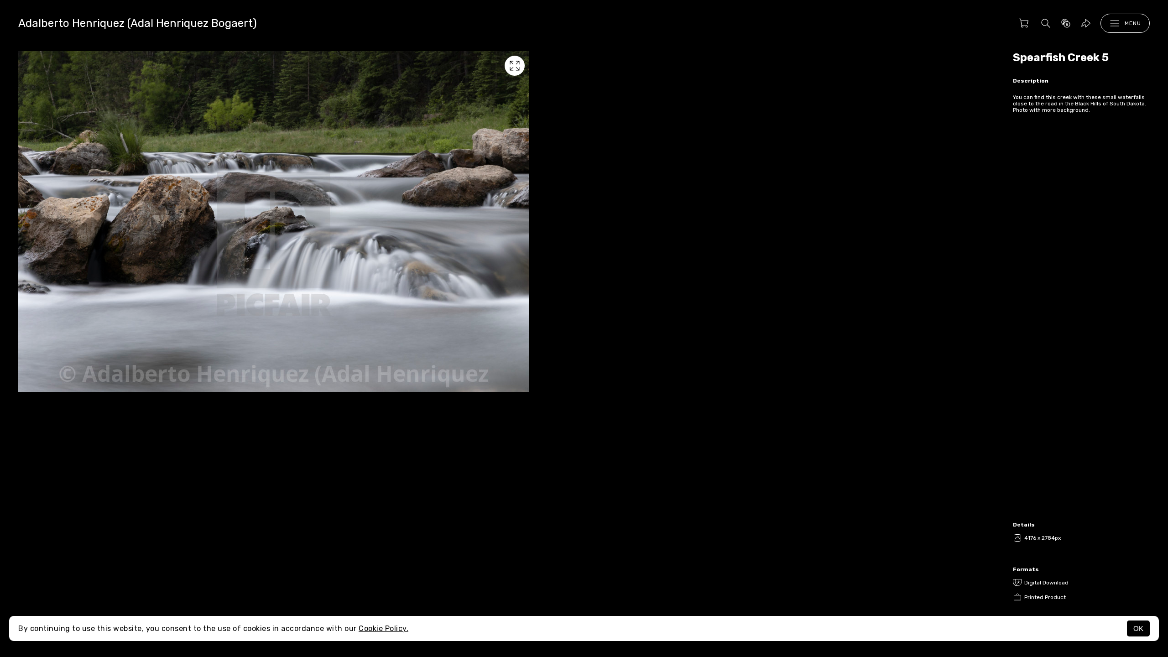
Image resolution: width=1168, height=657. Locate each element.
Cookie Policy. (383, 628)
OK (1138, 628)
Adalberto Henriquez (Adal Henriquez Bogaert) (137, 23)
